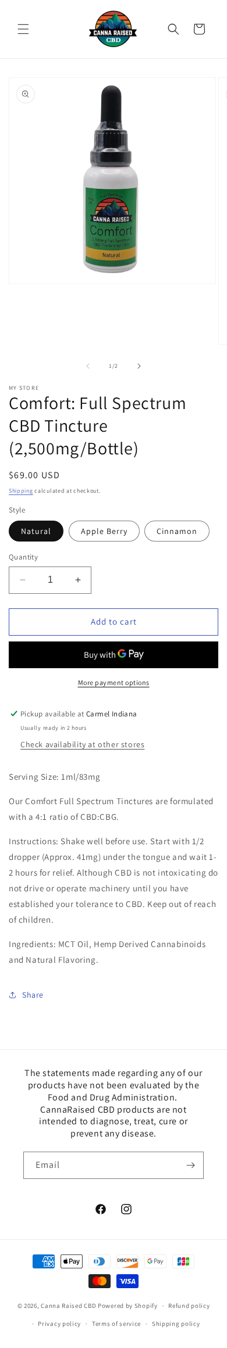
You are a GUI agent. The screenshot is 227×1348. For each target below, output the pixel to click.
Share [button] (33, 995)
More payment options (114, 682)
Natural (36, 531)
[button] (23, 29)
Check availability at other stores (82, 744)
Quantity (23, 557)
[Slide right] (139, 366)
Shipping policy (176, 1324)
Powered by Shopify (128, 1306)
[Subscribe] (190, 1165)
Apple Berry (104, 531)
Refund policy (189, 1306)
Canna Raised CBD (68, 1306)
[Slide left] (88, 366)
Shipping (21, 490)
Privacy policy (59, 1324)
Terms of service (116, 1324)
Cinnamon (177, 531)
